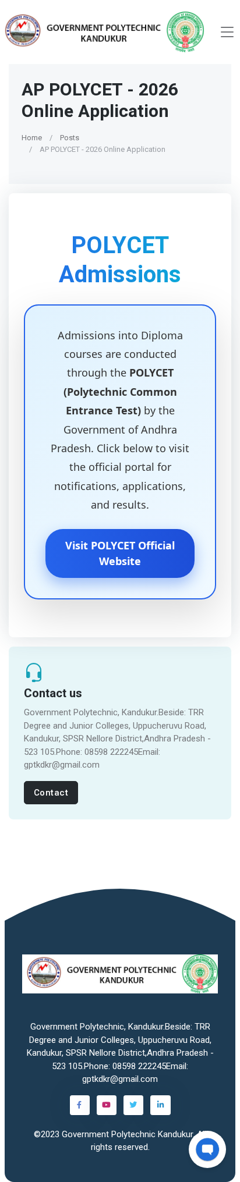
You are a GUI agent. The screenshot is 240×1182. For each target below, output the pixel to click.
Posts (69, 137)
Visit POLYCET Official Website (120, 552)
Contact (51, 792)
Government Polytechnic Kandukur (127, 1134)
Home (32, 137)
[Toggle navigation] (227, 32)
